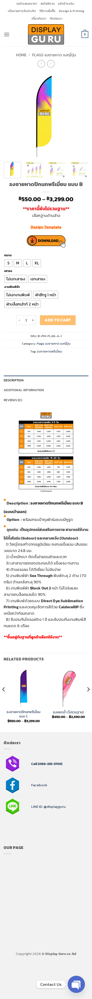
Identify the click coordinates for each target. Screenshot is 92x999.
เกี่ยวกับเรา (39, 18)
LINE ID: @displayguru (48, 806)
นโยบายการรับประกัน (22, 11)
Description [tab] (14, 380)
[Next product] (41, 64)
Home (21, 55)
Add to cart (58, 320)
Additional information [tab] (24, 390)
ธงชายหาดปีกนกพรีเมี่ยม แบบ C (23, 714)
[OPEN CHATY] (76, 984)
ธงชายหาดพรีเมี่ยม (49, 351)
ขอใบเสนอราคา (26, 3)
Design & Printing (71, 11)
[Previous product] (50, 64)
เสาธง (8, 271)
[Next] (80, 114)
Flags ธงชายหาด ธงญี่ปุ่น (54, 55)
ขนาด (8, 255)
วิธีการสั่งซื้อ (47, 11)
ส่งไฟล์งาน (47, 3)
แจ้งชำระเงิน (66, 3)
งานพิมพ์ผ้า (12, 287)
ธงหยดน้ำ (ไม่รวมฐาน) (68, 712)
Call (34, 763)
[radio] (8, 263)
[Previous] (11, 114)
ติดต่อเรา (56, 18)
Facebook (39, 785)
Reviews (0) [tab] (13, 400)
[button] (7, 34)
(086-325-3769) (49, 763)
